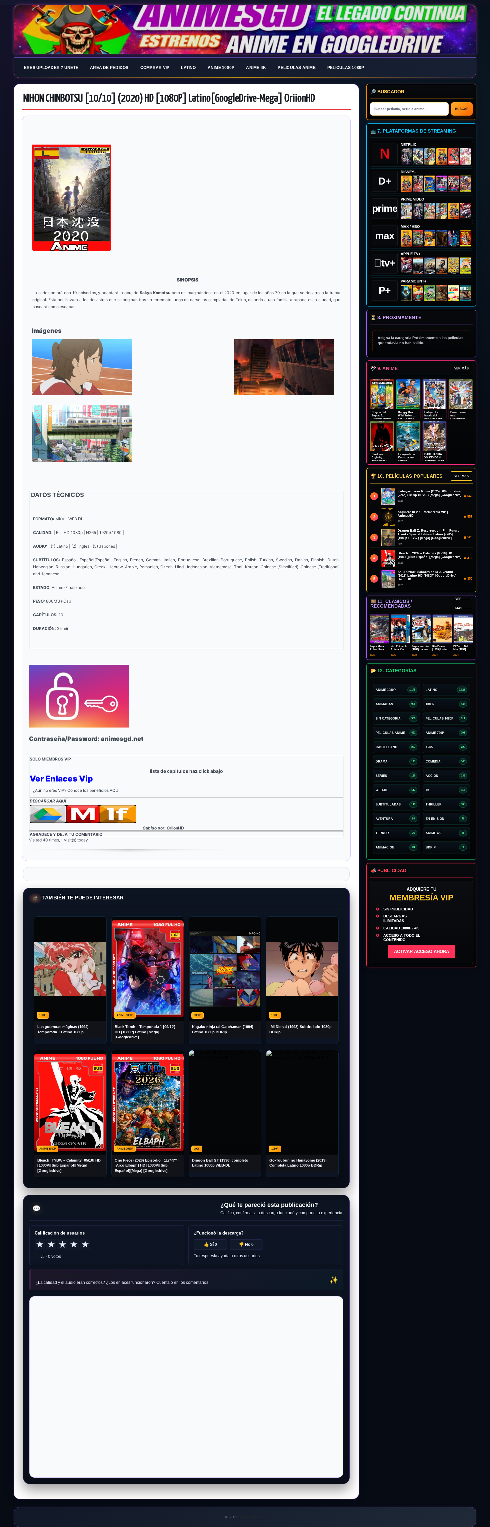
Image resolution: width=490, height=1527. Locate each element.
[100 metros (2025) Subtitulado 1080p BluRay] (453, 156)
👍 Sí (210, 1244)
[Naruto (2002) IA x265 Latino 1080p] (441, 156)
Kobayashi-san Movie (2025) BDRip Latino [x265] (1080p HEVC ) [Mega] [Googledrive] (429, 493)
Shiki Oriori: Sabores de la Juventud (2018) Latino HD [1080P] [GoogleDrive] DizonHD (427, 575)
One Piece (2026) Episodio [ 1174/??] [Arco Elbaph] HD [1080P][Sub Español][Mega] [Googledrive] (147, 1165)
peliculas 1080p (345, 67)
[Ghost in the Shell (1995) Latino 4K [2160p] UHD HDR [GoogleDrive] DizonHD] (453, 238)
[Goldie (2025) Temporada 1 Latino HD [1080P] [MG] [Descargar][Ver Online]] (465, 265)
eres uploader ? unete (51, 67)
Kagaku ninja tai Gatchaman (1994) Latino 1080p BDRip (222, 1029)
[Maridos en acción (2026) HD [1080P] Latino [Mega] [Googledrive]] (429, 238)
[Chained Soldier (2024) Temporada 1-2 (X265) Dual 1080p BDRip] (465, 211)
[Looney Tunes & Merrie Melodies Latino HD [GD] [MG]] (465, 238)
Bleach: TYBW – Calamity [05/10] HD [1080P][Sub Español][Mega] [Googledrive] (69, 1165)
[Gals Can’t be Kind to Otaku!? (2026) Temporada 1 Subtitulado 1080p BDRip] (406, 211)
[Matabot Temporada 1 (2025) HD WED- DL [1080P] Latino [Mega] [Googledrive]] (441, 265)
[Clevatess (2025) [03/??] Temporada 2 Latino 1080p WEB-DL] (418, 184)
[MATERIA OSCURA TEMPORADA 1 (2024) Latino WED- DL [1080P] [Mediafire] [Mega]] (418, 265)
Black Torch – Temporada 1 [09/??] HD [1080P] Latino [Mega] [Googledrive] (145, 1032)
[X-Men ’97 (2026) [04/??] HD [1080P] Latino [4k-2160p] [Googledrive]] (429, 184)
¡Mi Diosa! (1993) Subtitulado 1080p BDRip (300, 1029)
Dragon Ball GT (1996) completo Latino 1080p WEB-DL (220, 1162)
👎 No (246, 1244)
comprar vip (155, 67)
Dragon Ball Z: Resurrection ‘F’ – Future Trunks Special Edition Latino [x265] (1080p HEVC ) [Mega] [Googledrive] (428, 534)
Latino (188, 67)
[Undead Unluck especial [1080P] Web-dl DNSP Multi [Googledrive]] (441, 184)
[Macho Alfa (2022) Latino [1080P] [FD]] (465, 293)
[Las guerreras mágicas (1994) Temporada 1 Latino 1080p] (429, 156)
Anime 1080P (221, 67)
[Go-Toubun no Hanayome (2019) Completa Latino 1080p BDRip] (465, 156)
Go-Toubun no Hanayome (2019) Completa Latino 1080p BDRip (298, 1162)
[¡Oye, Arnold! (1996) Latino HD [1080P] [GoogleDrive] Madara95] (418, 293)
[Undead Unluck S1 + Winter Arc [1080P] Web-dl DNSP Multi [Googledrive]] (453, 184)
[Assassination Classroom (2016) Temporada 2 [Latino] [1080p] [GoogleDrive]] (418, 238)
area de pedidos (109, 67)
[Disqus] (186, 1386)
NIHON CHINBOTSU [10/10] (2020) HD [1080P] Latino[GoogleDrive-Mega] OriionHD (169, 98)
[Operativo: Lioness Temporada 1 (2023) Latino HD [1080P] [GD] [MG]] (441, 293)
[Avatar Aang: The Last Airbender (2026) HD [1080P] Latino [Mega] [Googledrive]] (406, 293)
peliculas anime (297, 67)
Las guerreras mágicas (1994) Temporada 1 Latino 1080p (63, 1029)
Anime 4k (256, 67)
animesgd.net (245, 29)
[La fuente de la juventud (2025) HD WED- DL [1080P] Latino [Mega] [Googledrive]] (429, 265)
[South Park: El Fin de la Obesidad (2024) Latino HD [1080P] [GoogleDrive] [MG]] (453, 293)
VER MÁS (461, 368)
